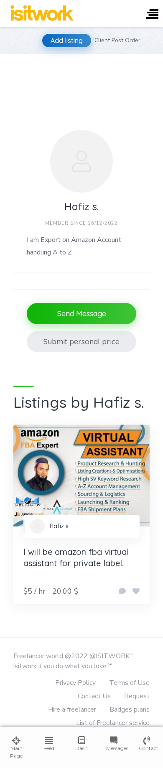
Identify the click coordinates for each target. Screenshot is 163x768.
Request (137, 696)
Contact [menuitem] (147, 748)
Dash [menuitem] (81, 748)
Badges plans (130, 709)
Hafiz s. (60, 526)
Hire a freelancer (72, 709)
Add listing (67, 40)
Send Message (81, 313)
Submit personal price (81, 341)
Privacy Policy (75, 682)
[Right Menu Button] (152, 14)
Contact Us (94, 696)
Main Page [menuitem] (16, 752)
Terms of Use (129, 682)
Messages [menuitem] (114, 748)
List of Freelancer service (113, 722)
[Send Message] (122, 592)
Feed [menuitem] (48, 748)
